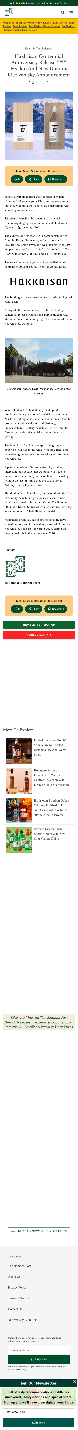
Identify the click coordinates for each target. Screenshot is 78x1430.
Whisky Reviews (42, 22)
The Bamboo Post (19, 1266)
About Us (14, 1276)
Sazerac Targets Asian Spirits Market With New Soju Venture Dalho (50, 833)
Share (36, 179)
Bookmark (58, 179)
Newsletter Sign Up (39, 624)
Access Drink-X (39, 634)
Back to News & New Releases (42, 1231)
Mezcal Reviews (52, 26)
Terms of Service (18, 1298)
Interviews (13, 1026)
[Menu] (71, 12)
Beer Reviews (36, 26)
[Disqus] (39, 1083)
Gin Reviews (68, 26)
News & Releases (17, 1021)
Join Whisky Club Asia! (23, 1319)
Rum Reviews (60, 22)
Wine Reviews (20, 26)
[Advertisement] (39, 682)
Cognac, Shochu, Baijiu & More (20, 30)
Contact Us (15, 1309)
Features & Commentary (52, 1021)
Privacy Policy (17, 1287)
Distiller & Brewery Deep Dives (48, 1026)
